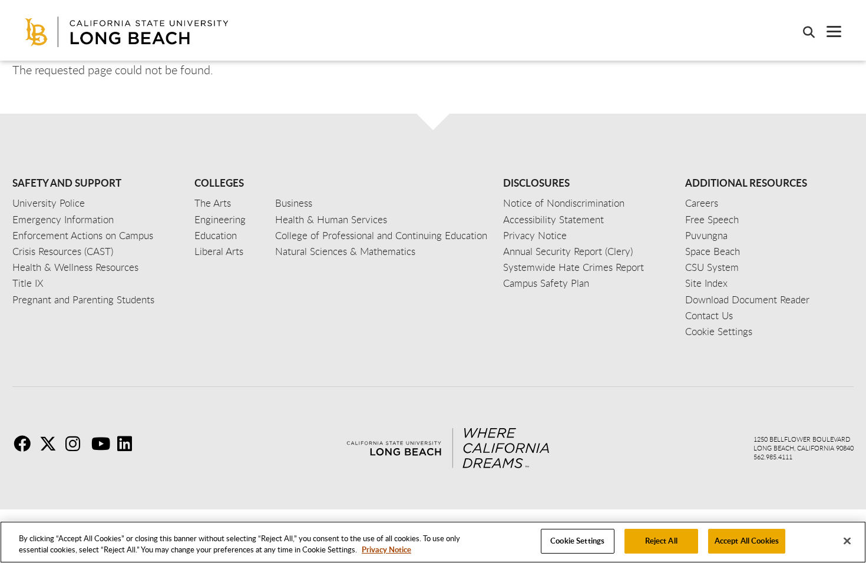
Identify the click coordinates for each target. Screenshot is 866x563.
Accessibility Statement (553, 219)
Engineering (220, 219)
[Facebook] (25, 443)
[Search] (803, 32)
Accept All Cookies (747, 540)
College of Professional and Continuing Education (381, 235)
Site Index (706, 283)
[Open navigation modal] (828, 31)
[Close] (847, 541)
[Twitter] (51, 443)
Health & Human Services (331, 219)
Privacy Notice (386, 550)
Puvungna (706, 235)
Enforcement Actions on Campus (82, 235)
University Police (48, 203)
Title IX (28, 283)
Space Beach (712, 251)
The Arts (212, 203)
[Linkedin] (129, 443)
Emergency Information (63, 219)
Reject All (661, 540)
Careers (701, 203)
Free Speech (712, 219)
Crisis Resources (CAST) (62, 251)
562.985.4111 (772, 456)
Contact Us (709, 315)
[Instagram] (77, 443)
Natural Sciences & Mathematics (345, 251)
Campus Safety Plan (546, 283)
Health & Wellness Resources (75, 267)
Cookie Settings (577, 540)
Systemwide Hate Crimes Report (573, 267)
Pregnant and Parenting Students (83, 299)
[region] (433, 542)
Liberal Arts (218, 251)
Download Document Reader (747, 299)
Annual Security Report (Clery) (568, 251)
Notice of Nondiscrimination (563, 203)
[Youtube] (103, 443)
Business (293, 203)
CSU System (712, 267)
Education (215, 235)
